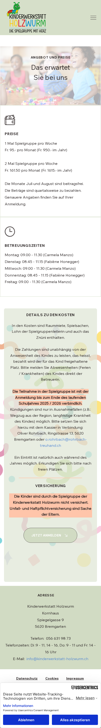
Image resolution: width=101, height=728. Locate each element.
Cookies (51, 678)
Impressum (75, 678)
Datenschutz (27, 678)
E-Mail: (50, 658)
